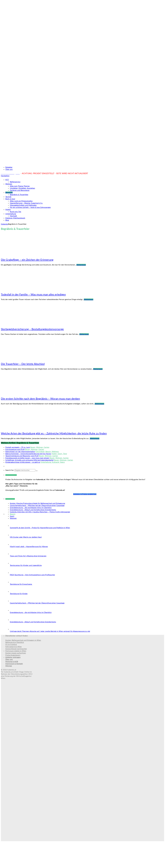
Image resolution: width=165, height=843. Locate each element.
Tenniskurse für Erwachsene (21, 584)
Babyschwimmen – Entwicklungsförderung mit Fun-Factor (28, 454)
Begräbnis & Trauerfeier (19, 195)
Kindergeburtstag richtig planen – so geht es (22, 462)
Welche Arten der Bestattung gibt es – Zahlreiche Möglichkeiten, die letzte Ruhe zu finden (54, 433)
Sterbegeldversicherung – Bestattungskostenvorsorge (32, 329)
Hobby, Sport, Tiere (59, 454)
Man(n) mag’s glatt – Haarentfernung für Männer (29, 546)
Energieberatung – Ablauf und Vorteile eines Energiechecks (33, 510)
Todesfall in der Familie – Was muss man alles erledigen (33, 294)
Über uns (9, 169)
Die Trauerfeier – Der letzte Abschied (23, 364)
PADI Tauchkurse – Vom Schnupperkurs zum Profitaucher (32, 575)
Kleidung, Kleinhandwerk (15, 218)
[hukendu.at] (82, 163)
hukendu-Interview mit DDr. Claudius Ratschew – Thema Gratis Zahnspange (40, 512)
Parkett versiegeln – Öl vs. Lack (17, 447)
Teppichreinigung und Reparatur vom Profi (21, 456)
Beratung (9, 192)
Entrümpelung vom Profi (15, 449)
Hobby (8, 209)
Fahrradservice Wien (13, 647)
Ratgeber (8, 167)
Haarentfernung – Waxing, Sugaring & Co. (26, 203)
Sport (12, 516)
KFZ (7, 180)
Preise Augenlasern (12, 655)
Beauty (12, 514)
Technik (8, 197)
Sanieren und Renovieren (19, 190)
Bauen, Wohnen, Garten (39, 447)
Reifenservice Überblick (14, 642)
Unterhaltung (10, 214)
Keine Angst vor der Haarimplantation (20, 452)
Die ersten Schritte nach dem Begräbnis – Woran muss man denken (40, 398)
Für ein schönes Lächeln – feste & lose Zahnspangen (30, 207)
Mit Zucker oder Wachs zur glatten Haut (26, 537)
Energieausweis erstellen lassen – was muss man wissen (27, 458)
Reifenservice (15, 182)
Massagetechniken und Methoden (23, 205)
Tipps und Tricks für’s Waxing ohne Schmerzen (28, 556)
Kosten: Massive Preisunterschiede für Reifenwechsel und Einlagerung (37, 503)
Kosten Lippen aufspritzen (15, 653)
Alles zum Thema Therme (20, 186)
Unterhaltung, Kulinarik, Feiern (53, 462)
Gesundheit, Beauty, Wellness (47, 452)
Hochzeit (13, 216)
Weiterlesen (81, 265)
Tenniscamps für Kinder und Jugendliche (26, 565)
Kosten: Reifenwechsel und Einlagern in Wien (23, 640)
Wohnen (8, 184)
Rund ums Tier (15, 212)
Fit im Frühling (11, 644)
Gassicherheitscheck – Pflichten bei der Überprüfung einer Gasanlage (37, 505)
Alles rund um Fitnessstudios (21, 201)
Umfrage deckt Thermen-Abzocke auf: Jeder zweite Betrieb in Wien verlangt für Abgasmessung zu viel (50, 631)
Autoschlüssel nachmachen (16, 649)
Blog (7, 220)
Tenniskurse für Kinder (19, 594)
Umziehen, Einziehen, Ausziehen (22, 188)
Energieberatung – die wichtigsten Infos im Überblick (31, 508)
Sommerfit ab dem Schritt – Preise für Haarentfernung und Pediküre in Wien (40, 528)
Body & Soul (10, 199)
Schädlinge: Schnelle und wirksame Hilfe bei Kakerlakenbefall (29, 460)
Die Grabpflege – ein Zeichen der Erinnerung (27, 260)
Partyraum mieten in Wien (15, 651)
